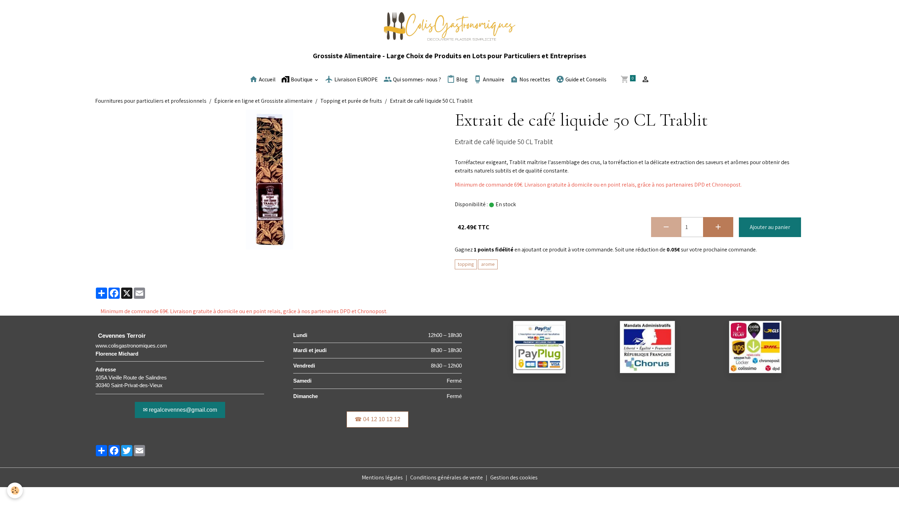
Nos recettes (534, 79)
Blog (461, 79)
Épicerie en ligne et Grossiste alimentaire (263, 101)
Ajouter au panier (770, 227)
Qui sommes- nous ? (416, 79)
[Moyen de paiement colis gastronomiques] (539, 346)
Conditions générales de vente (446, 477)
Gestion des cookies (514, 477)
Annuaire (493, 79)
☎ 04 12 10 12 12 (377, 419)
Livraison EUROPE (355, 79)
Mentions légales (382, 477)
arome (487, 264)
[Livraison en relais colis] (755, 346)
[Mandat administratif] (647, 346)
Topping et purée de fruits (351, 101)
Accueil (267, 79)
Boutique (302, 79)
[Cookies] (15, 490)
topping (466, 264)
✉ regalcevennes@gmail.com (180, 410)
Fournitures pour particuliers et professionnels (150, 101)
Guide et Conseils (585, 79)
